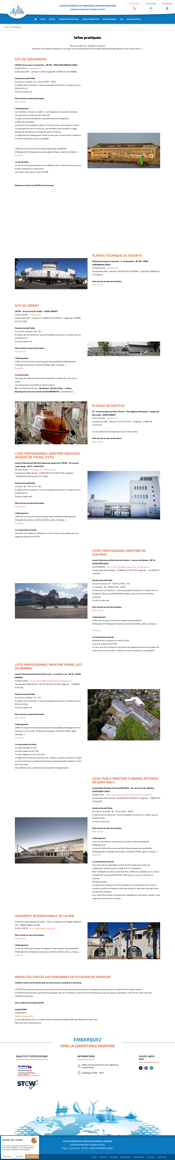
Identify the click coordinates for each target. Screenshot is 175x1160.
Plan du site (151, 1157)
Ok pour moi (32, 1156)
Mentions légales (139, 1157)
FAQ (121, 19)
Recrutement (114, 1157)
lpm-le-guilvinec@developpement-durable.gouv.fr (128, 567)
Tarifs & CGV (103, 1157)
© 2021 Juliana (162, 1157)
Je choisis (19, 1156)
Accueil (6, 27)
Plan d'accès (20, 102)
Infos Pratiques (109, 19)
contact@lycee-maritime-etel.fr (43, 469)
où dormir (19, 955)
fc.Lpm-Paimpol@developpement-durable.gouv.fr (51, 681)
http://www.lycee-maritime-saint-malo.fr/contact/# (129, 795)
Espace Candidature (90, 19)
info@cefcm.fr (35, 68)
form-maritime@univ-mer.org (42, 928)
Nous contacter (134, 19)
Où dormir (19, 155)
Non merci (7, 1156)
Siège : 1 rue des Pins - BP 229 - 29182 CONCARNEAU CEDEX (87, 1148)
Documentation (126, 1157)
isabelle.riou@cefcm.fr (24, 1016)
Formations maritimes (69, 19)
